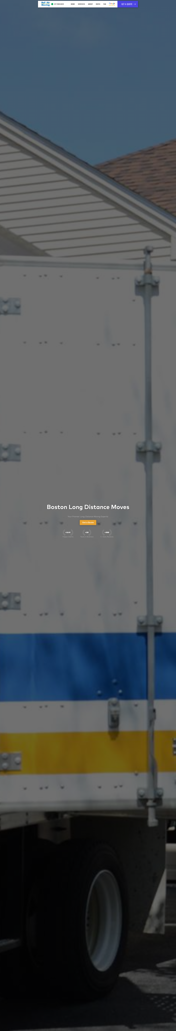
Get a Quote (88, 522)
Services (81, 4)
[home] (45, 4)
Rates (98, 4)
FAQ (104, 4)
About (90, 4)
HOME (73, 4)
